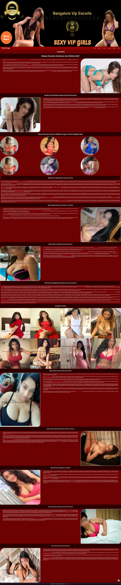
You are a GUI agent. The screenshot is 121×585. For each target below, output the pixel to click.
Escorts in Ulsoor (91, 107)
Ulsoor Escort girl (91, 253)
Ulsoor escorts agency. (54, 209)
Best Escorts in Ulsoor (48, 557)
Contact (118, 48)
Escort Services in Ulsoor (47, 552)
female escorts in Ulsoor (67, 255)
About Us (99, 48)
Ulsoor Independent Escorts (57, 187)
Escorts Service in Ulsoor (8, 439)
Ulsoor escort (59, 441)
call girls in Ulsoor (72, 102)
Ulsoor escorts (29, 64)
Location (109, 48)
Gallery (114, 48)
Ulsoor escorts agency (84, 251)
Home (95, 48)
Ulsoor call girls (49, 478)
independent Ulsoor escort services (23, 59)
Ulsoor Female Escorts (5, 299)
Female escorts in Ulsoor (63, 200)
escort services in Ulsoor (20, 191)
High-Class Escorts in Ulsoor (38, 518)
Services (104, 48)
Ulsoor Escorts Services (22, 181)
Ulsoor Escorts (13, 183)
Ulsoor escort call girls (48, 71)
